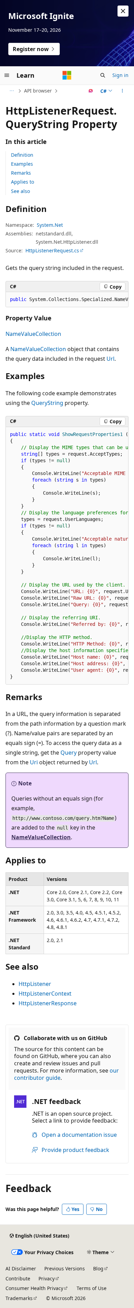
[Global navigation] (7, 75)
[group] (67, 299)
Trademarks (19, 1298)
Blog (98, 1268)
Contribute (17, 1278)
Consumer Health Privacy (34, 1288)
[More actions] (122, 90)
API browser (38, 90)
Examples (22, 164)
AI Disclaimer (20, 1268)
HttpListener (35, 984)
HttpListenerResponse (48, 1003)
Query (68, 752)
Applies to (22, 181)
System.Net (50, 225)
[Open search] (103, 75)
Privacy (46, 1278)
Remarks (21, 172)
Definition (22, 155)
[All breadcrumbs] (11, 90)
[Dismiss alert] (123, 11)
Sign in (120, 75)
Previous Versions (64, 1268)
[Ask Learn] (91, 90)
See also (20, 191)
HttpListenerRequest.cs (52, 250)
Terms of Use (92, 1288)
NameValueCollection (33, 334)
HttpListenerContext (45, 993)
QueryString (47, 403)
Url (110, 358)
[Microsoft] (67, 75)
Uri (34, 762)
